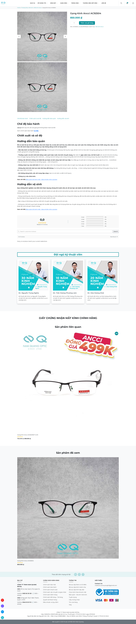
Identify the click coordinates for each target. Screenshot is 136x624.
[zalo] (2, 611)
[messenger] (2, 606)
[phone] (2, 617)
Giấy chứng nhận (74, 521)
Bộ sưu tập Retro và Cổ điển (77, 506)
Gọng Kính (63, 3)
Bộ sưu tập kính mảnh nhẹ (77, 508)
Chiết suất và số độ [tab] (35, 118)
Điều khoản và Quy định (50, 523)
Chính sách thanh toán (50, 511)
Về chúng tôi (42, 3)
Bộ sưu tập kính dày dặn (76, 511)
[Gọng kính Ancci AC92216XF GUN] (68, 303)
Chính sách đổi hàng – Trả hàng (53, 518)
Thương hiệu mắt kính (90, 3)
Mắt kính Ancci (38, 7)
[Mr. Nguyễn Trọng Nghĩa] (33, 203)
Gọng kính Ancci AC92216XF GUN (27, 356)
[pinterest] (83, 496)
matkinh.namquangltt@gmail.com (106, 507)
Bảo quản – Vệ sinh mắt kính (78, 516)
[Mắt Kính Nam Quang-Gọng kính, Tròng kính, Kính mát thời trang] (3, 3)
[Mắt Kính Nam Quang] (42, 36)
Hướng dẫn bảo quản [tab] (49, 118)
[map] (2, 600)
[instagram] (79, 496)
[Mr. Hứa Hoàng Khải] (102, 203)
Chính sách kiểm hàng (50, 516)
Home (18, 7)
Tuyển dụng (73, 518)
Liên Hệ (103, 3)
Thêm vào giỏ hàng (87, 23)
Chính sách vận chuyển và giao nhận (54, 513)
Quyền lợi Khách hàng (50, 521)
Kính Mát (53, 3)
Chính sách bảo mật (49, 506)
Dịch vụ (32, 3)
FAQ (70, 526)
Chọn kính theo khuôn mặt (77, 513)
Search (116, 153)
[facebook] (75, 496)
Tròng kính (75, 3)
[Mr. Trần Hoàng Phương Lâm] (68, 203)
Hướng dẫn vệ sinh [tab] (63, 118)
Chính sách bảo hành (49, 508)
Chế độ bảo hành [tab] (22, 118)
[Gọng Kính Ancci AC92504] (68, 429)
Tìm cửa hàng (73, 523)
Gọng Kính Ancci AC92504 (25, 482)
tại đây (36, 131)
